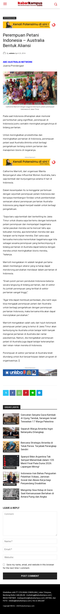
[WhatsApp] (19, 393)
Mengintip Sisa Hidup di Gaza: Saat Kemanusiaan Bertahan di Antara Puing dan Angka (37, 493)
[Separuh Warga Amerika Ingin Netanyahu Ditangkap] (11, 432)
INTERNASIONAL (9, 18)
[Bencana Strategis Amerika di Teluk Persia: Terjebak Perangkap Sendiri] (11, 446)
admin (12, 53)
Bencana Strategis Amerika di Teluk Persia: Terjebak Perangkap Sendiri (38, 446)
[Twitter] (6, 393)
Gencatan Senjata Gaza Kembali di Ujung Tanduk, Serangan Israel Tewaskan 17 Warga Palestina (38, 418)
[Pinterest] (26, 393)
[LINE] (33, 393)
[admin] (5, 53)
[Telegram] (39, 393)
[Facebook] (12, 393)
